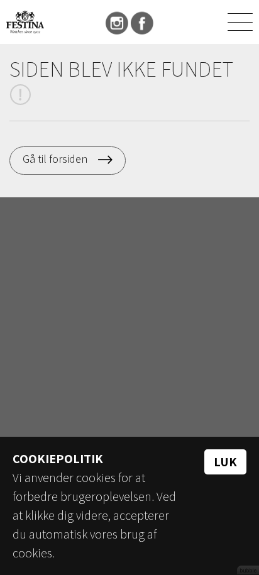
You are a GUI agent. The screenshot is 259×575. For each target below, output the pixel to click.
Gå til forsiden (55, 158)
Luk (225, 462)
